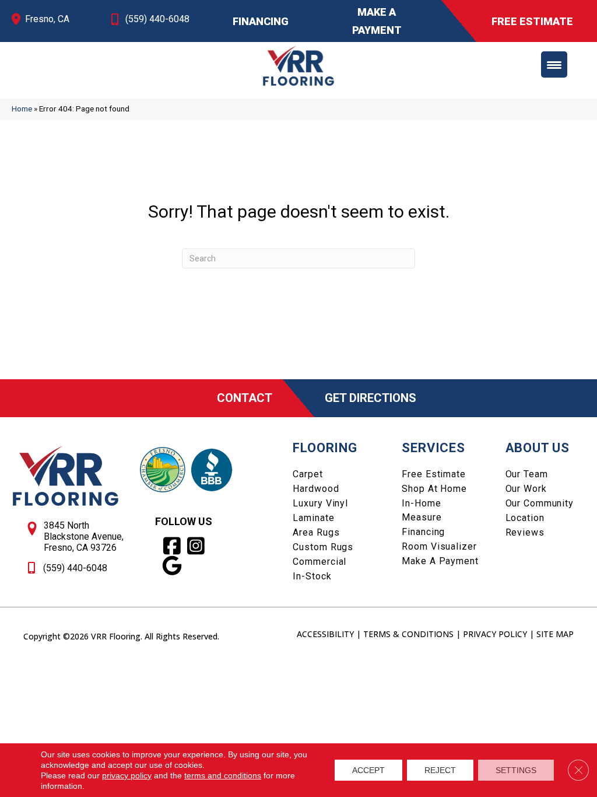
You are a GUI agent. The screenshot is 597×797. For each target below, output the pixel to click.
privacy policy (127, 775)
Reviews (525, 532)
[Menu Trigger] (554, 64)
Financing (423, 531)
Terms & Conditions (408, 633)
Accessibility (325, 633)
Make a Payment (440, 561)
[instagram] (196, 546)
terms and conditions (222, 775)
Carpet (307, 474)
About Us (537, 448)
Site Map (555, 633)
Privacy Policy (495, 633)
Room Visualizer (439, 546)
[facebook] (172, 546)
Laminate (313, 517)
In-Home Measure (421, 510)
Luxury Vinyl (320, 503)
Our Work (526, 488)
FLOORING (325, 448)
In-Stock (312, 576)
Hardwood (316, 488)
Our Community (539, 503)
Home (22, 108)
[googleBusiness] (172, 566)
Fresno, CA (47, 19)
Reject (440, 770)
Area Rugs (316, 532)
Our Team (526, 474)
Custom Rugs (323, 547)
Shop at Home (434, 488)
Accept (368, 770)
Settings (516, 770)
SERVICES (433, 448)
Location (525, 517)
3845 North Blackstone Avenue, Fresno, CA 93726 (84, 536)
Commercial (319, 561)
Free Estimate (433, 474)
